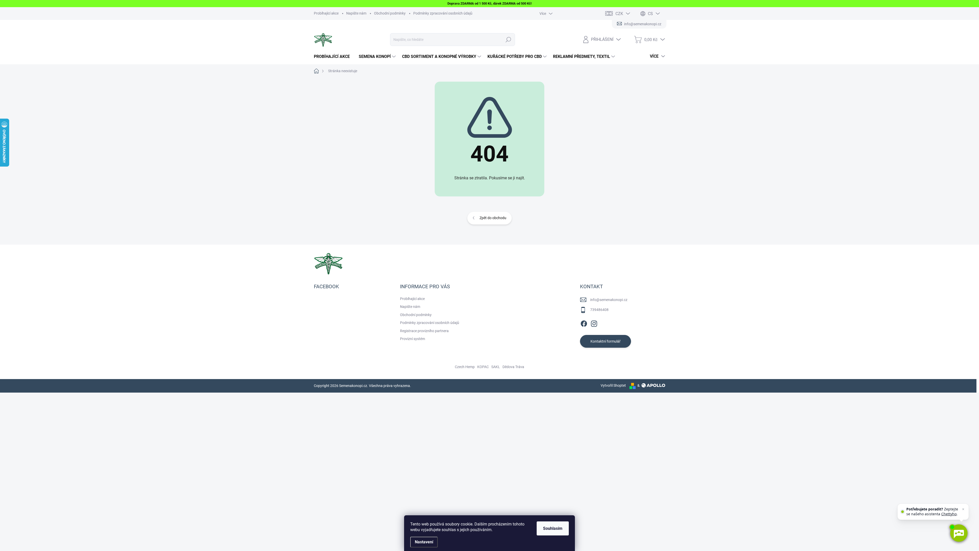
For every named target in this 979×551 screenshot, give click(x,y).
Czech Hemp (465, 367)
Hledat (508, 39)
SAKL (495, 367)
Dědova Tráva (513, 367)
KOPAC (483, 367)
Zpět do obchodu (493, 218)
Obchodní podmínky (390, 13)
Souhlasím (552, 528)
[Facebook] (584, 323)
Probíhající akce (326, 13)
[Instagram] (594, 323)
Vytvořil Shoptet (613, 385)
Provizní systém (412, 339)
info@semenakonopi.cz (608, 300)
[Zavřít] (963, 509)
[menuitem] (334, 56)
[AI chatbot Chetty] (958, 533)
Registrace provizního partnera (424, 331)
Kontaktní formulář (605, 341)
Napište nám (356, 13)
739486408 (599, 310)
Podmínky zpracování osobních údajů (442, 13)
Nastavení (424, 542)
